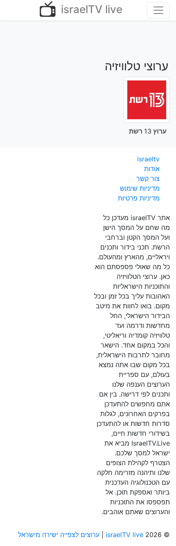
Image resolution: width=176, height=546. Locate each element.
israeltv (148, 159)
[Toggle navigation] (158, 10)
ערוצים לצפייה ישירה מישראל (58, 534)
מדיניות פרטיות (139, 198)
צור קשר (148, 178)
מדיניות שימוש (140, 188)
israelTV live (90, 9)
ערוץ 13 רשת (148, 131)
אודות (152, 169)
